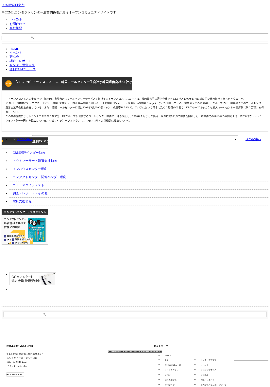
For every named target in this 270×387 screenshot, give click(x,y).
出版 (167, 360)
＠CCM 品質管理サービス (32, 293)
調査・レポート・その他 (30, 193)
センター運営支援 (22, 65)
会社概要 (15, 28)
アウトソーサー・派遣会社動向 (35, 160)
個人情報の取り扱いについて (213, 385)
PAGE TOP (222, 330)
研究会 (14, 56)
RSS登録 (15, 19)
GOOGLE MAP (15, 374)
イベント (15, 52)
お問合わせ (17, 24)
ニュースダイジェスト (28, 185)
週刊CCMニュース (22, 69)
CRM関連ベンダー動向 (29, 152)
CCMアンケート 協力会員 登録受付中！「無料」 (32, 278)
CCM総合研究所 (13, 5)
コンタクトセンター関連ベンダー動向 (39, 177)
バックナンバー (22, 242)
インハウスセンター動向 (30, 169)
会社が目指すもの (208, 370)
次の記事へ (253, 139)
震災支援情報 (22, 201)
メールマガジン (171, 370)
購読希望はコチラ (22, 239)
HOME (14, 49)
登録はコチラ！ (25, 258)
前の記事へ (24, 139)
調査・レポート (20, 61)
